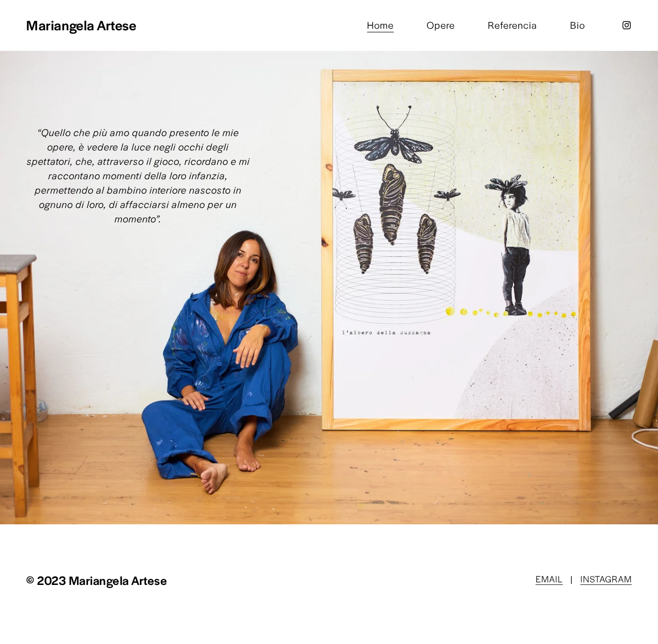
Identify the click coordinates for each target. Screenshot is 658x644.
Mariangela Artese (81, 24)
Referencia (512, 25)
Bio (577, 25)
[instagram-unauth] (627, 25)
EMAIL (549, 579)
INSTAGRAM (606, 579)
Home (380, 25)
